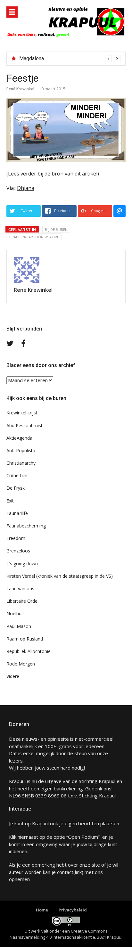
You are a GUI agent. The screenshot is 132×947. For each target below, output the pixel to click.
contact (65, 872)
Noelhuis (15, 613)
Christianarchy (21, 463)
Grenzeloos (18, 551)
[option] (69, 58)
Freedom (15, 538)
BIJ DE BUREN (56, 229)
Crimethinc (17, 475)
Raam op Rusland (24, 639)
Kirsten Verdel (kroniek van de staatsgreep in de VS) (59, 576)
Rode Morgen (20, 664)
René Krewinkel (20, 89)
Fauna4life (17, 513)
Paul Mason (18, 626)
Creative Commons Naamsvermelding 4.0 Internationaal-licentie (59, 934)
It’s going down (22, 563)
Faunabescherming (26, 526)
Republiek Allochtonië (28, 651)
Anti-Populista (20, 450)
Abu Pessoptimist (24, 425)
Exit (10, 501)
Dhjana (25, 188)
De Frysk (15, 488)
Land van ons (20, 588)
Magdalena (31, 58)
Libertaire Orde (21, 601)
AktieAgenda (19, 438)
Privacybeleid (73, 910)
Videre (12, 676)
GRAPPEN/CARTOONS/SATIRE (34, 236)
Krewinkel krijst (21, 413)
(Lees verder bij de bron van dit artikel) (52, 173)
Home (42, 910)
